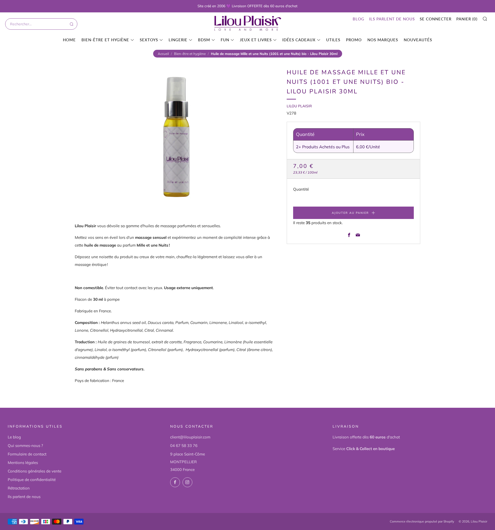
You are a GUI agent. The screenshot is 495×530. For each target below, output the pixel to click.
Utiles (333, 39)
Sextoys (149, 39)
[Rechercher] (71, 24)
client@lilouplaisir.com (190, 437)
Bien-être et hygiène (105, 39)
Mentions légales (23, 462)
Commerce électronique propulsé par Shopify (422, 521)
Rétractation (19, 488)
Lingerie (178, 39)
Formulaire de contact (27, 454)
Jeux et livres (256, 39)
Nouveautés (418, 39)
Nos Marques (382, 39)
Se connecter (435, 19)
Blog (358, 19)
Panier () (466, 19)
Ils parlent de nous (392, 19)
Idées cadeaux (299, 39)
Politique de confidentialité (32, 479)
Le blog (14, 437)
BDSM (204, 39)
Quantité (301, 189)
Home (69, 39)
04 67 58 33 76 (183, 445)
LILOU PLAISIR (299, 106)
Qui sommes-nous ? (25, 445)
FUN (225, 39)
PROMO (354, 39)
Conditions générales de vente (34, 471)
